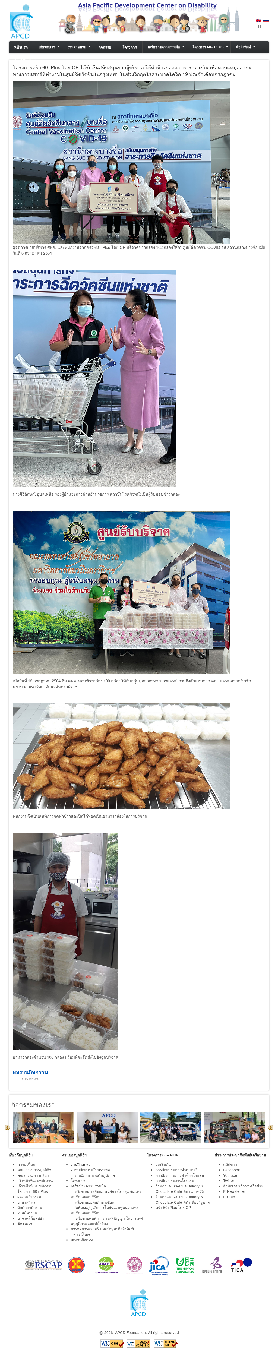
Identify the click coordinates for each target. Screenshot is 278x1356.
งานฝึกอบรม (77, 47)
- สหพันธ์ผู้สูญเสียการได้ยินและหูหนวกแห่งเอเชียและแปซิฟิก (104, 1210)
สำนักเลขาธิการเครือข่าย (243, 1186)
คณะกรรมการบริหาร (34, 1175)
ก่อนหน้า (7, 1127)
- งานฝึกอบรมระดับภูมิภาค (93, 1175)
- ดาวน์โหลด (81, 1234)
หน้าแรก (21, 47)
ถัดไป (270, 1127)
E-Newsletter (234, 1191)
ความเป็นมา (27, 1164)
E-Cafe (229, 1196)
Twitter (228, 1180)
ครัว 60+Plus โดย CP (173, 1207)
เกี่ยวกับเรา (47, 47)
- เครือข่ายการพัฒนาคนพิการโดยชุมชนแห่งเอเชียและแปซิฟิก (106, 1194)
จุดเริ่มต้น (163, 1164)
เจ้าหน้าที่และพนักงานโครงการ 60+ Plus (35, 1188)
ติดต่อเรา (24, 1223)
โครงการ (129, 47)
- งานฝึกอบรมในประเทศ (90, 1169)
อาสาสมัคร (26, 1202)
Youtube (230, 1175)
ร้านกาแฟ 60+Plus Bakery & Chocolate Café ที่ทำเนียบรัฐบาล (183, 1199)
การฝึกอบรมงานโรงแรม (175, 1180)
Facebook (231, 1169)
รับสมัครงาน (27, 1212)
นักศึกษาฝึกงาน (29, 1207)
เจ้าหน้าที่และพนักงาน (35, 1180)
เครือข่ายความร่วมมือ (164, 47)
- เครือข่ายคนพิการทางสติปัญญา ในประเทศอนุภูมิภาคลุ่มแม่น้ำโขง (107, 1220)
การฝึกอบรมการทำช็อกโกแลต (180, 1175)
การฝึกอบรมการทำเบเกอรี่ (176, 1169)
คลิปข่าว (230, 1164)
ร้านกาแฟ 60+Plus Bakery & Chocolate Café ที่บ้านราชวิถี (180, 1188)
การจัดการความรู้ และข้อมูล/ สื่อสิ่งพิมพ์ (102, 1228)
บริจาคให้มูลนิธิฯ (30, 1218)
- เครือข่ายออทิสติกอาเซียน (92, 1202)
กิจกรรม (105, 47)
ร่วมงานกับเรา (25, 59)
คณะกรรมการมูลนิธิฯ (34, 1169)
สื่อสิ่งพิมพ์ (243, 47)
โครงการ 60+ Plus (208, 47)
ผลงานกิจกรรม (30, 1072)
